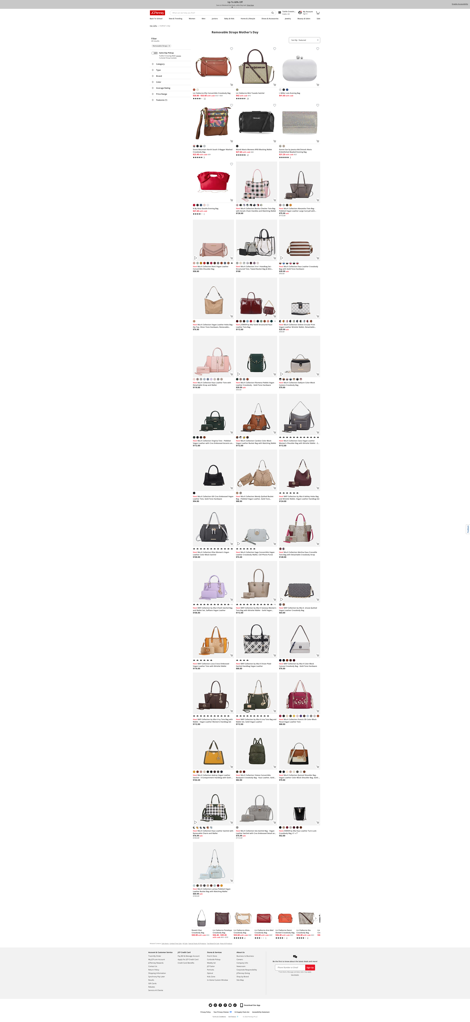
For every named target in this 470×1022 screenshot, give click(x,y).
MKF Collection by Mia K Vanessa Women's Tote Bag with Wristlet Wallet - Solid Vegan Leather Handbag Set (256, 609)
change (178, 56)
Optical (210, 973)
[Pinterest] (225, 1005)
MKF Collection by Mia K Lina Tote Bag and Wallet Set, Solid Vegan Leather (256, 720)
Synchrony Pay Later (156, 976)
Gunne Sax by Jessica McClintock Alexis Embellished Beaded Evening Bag (295, 150)
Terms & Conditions (219, 1017)
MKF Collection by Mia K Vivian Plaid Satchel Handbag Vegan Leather (253, 664)
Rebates (151, 987)
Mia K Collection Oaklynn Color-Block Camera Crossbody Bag (297, 383)
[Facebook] (220, 1005)
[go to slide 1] (230, 7)
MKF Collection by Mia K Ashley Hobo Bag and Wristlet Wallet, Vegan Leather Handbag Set (299, 497)
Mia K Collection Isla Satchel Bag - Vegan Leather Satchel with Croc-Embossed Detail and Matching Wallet (256, 832)
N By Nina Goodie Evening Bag (205, 208)
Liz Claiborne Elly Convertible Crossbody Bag (211, 93)
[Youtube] (230, 1005)
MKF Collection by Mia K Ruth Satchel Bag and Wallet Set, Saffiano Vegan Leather (212, 609)
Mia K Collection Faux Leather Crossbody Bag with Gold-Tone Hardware (298, 267)
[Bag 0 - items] (317, 12)
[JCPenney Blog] (235, 1005)
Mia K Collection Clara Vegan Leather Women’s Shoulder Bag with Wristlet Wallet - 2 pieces (298, 442)
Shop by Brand (243, 976)
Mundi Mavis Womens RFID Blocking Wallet (254, 149)
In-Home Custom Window (217, 980)
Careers (240, 959)
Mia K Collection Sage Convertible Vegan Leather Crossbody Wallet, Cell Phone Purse (255, 553)
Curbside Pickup (213, 959)
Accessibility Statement (261, 1012)
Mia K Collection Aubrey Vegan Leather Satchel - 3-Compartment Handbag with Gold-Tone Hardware (212, 776)
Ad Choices (232, 1017)
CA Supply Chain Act (242, 1012)
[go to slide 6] (241, 7)
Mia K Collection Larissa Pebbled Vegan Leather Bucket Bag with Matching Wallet (211, 890)
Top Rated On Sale (213, 943)
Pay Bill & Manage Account (189, 956)
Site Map (240, 980)
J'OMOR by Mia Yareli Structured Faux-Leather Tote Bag (254, 325)
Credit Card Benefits (186, 963)
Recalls (151, 980)
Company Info (242, 963)
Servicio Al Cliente (155, 990)
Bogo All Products (226, 943)
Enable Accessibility (460, 4)
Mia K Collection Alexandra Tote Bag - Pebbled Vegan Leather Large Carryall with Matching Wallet (297, 209)
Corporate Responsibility (247, 970)
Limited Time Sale (176, 943)
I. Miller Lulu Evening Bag (289, 93)
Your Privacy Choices (221, 1012)
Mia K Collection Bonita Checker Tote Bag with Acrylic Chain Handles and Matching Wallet (256, 209)
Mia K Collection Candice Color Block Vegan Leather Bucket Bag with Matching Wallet (256, 442)
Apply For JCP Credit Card (188, 959)
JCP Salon (211, 966)
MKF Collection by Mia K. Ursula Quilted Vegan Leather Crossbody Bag (298, 609)
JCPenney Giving (243, 973)
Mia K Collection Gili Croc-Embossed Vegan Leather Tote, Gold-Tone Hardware (213, 497)
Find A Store (212, 956)
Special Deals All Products (197, 943)
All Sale (185, 943)
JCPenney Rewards (156, 963)
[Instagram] (215, 1005)
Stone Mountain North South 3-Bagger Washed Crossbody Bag (212, 150)
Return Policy (153, 970)
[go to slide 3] (234, 7)
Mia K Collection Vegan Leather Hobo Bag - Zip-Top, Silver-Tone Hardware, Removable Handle (213, 325)
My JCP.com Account (156, 959)
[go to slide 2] (232, 7)
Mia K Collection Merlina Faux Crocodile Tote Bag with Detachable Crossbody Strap (298, 553)
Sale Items (165, 943)
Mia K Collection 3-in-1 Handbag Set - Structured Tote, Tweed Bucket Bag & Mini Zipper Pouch (254, 267)
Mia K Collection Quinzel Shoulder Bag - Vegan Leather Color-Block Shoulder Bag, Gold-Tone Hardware (298, 776)
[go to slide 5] (238, 7)
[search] (273, 12)
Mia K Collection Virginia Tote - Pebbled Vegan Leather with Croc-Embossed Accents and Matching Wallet (213, 442)
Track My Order (154, 956)
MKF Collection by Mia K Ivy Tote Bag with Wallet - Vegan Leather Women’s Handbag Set (213, 720)
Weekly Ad (211, 963)
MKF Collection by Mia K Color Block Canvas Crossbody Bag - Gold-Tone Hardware (298, 664)
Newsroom (241, 966)
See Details (295, 975)
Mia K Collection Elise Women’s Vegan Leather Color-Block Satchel (211, 553)
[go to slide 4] (236, 7)
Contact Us (152, 966)
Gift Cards (152, 983)
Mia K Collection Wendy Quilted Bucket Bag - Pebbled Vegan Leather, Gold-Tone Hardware (254, 497)
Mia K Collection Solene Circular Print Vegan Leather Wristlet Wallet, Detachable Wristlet (297, 325)
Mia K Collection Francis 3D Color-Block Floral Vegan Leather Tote (298, 720)
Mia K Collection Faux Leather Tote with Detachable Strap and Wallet (212, 383)
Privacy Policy (205, 1012)
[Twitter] (210, 1005)
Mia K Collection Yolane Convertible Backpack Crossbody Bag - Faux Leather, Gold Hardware (255, 776)
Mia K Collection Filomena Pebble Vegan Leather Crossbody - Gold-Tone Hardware (255, 383)
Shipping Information (157, 973)
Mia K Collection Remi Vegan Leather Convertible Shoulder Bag (210, 267)
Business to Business (245, 956)
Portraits (210, 970)
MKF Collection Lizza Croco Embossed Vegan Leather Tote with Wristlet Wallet (211, 664)
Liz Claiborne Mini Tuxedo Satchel (250, 93)
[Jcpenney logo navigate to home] (157, 12)
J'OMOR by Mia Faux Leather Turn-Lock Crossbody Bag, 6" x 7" (297, 832)
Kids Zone (211, 976)
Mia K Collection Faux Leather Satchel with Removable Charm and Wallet (213, 832)
